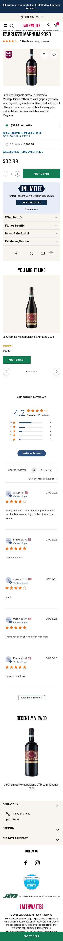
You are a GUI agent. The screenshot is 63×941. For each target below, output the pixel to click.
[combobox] (43, 478)
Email (16, 819)
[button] (31, 17)
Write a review (42, 41)
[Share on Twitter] (31, 253)
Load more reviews (31, 697)
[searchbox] (18, 470)
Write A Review (32, 453)
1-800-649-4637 (21, 813)
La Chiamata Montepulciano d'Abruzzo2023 (28, 336)
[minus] (5, 174)
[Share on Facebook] (16, 253)
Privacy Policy (13, 931)
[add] (17, 174)
